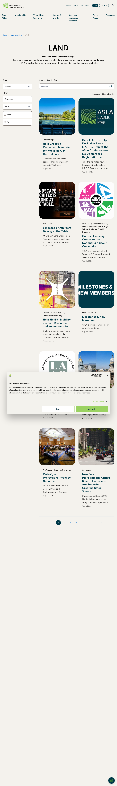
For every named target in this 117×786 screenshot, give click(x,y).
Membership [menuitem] (20, 15)
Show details (98, 402)
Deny (58, 409)
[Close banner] (107, 375)
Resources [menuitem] (110, 15)
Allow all (91, 409)
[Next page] (101, 522)
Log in (103, 5)
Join (95, 5)
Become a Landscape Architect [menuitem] (73, 18)
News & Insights (16, 35)
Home (5, 35)
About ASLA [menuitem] (4, 16)
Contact (68, 5)
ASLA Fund (78, 5)
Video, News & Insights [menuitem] (38, 16)
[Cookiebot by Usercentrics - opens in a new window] (92, 375)
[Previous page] (52, 522)
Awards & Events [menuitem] (57, 16)
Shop (87, 5)
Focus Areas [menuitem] (95, 16)
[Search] (111, 86)
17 (95, 522)
